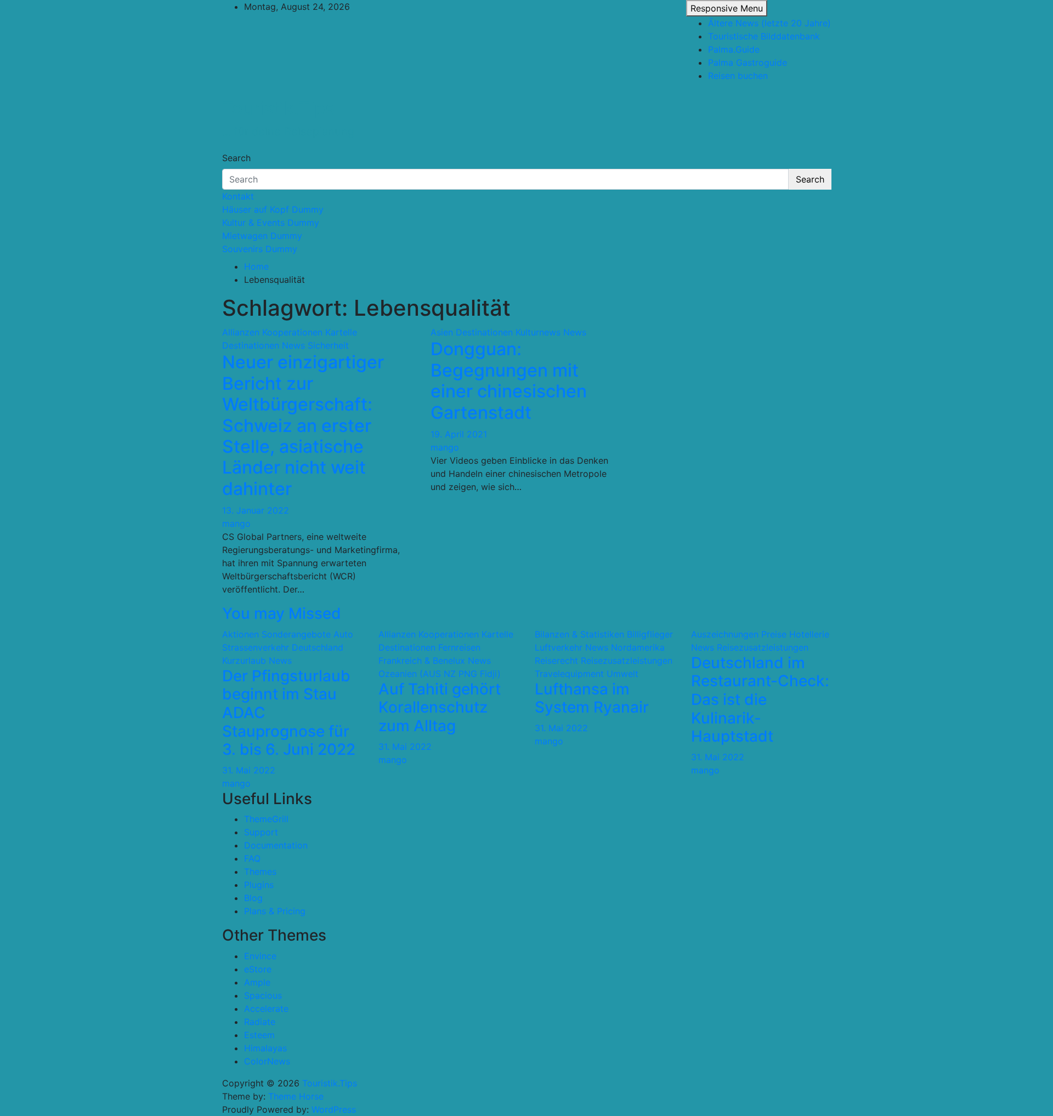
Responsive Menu (726, 8)
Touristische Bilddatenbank (764, 36)
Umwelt (622, 673)
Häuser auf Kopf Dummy (273, 209)
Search (236, 157)
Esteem (259, 1034)
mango (236, 523)
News (293, 345)
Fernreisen (459, 647)
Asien (442, 332)
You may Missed (281, 613)
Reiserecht (556, 660)
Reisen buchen (738, 75)
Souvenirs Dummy (259, 248)
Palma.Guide (734, 49)
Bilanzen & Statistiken (579, 634)
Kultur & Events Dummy (270, 222)
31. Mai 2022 (248, 770)
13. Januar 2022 (255, 510)
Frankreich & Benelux (421, 660)
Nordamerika (638, 647)
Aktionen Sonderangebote (276, 634)
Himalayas (265, 1048)
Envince (260, 955)
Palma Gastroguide (747, 62)
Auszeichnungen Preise (738, 634)
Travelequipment (569, 673)
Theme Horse (296, 1096)
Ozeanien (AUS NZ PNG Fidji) (439, 673)
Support (261, 832)
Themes (260, 871)
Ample (257, 982)
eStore (257, 969)
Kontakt (238, 196)
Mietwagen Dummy (262, 235)
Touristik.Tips (278, 108)
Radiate (259, 1021)
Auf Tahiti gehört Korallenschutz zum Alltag (439, 707)
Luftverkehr (558, 647)
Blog (253, 897)
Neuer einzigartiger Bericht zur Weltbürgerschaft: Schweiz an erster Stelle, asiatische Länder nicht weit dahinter (303, 425)
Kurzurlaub (244, 660)
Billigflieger (650, 634)
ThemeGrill (266, 818)
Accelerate (266, 1008)
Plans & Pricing (274, 911)
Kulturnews (538, 332)
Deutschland (317, 647)
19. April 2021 (459, 434)
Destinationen (250, 345)
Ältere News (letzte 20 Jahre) (769, 23)
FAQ (252, 858)
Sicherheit (328, 345)
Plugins (259, 884)
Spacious (263, 995)
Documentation (276, 845)
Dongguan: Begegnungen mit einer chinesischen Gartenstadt (509, 380)
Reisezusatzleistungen (626, 660)
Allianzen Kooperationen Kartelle (289, 332)
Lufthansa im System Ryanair (592, 698)
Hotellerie (809, 634)
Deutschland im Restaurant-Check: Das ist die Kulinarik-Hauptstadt (760, 699)
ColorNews (267, 1061)
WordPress (334, 1109)
